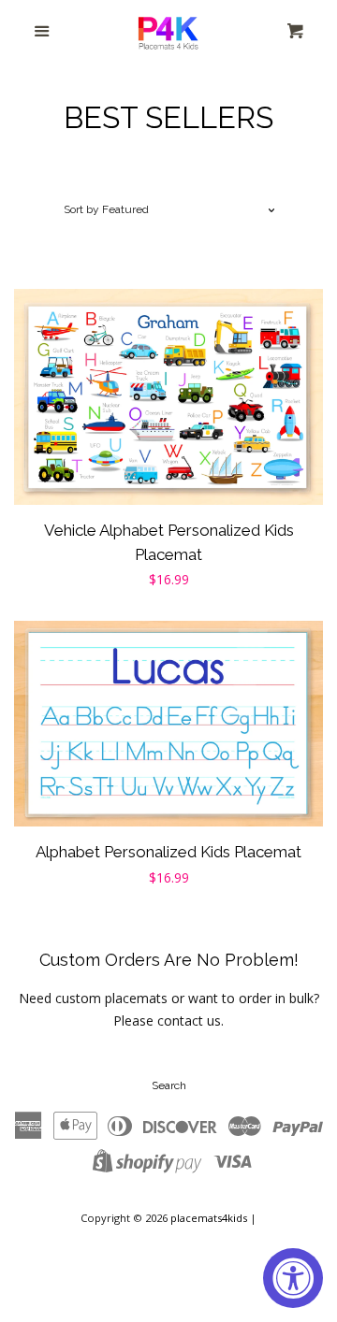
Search (169, 1085)
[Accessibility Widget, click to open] (293, 1278)
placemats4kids (208, 1218)
